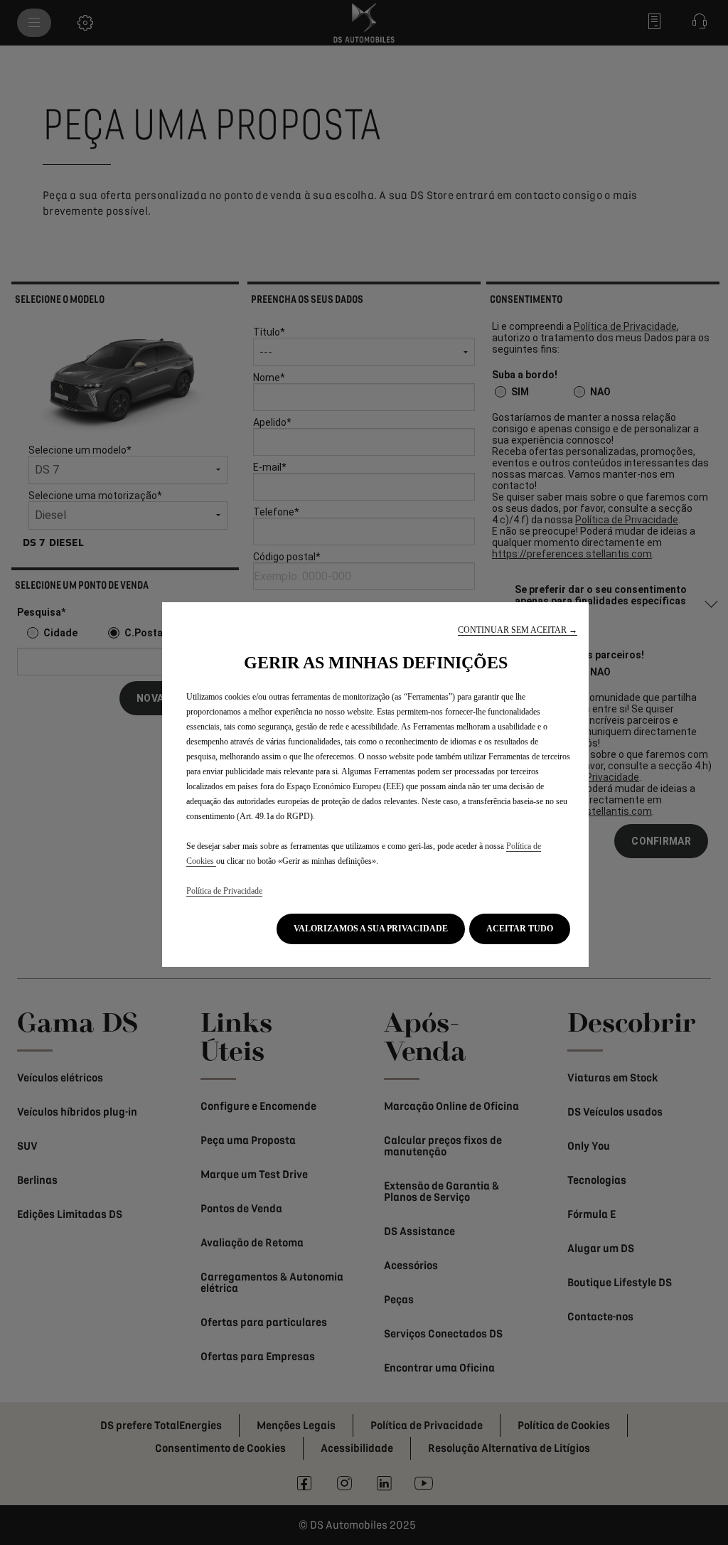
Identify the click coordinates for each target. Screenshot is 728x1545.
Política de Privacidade (224, 891)
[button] (517, 630)
